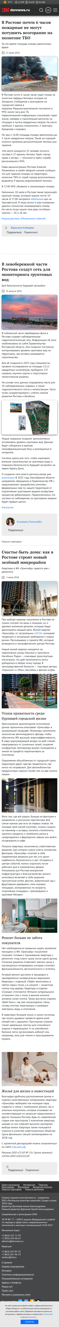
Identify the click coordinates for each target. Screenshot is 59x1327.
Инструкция (29, 1184)
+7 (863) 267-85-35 (11, 1251)
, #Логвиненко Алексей (32, 218)
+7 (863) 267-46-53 (11, 1254)
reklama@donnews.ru (12, 1241)
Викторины (23, 1187)
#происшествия (10, 218)
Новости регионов (34, 1189)
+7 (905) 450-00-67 (11, 1238)
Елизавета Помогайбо (29, 521)
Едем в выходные (11, 1184)
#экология (7, 507)
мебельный (37, 199)
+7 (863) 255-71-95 (11, 1235)
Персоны (43, 1184)
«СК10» (38, 633)
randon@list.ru (9, 1257)
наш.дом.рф (18, 1146)
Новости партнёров (11, 1189)
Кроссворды (8, 1187)
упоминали (8, 477)
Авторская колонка (42, 1187)
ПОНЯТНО (29, 1322)
